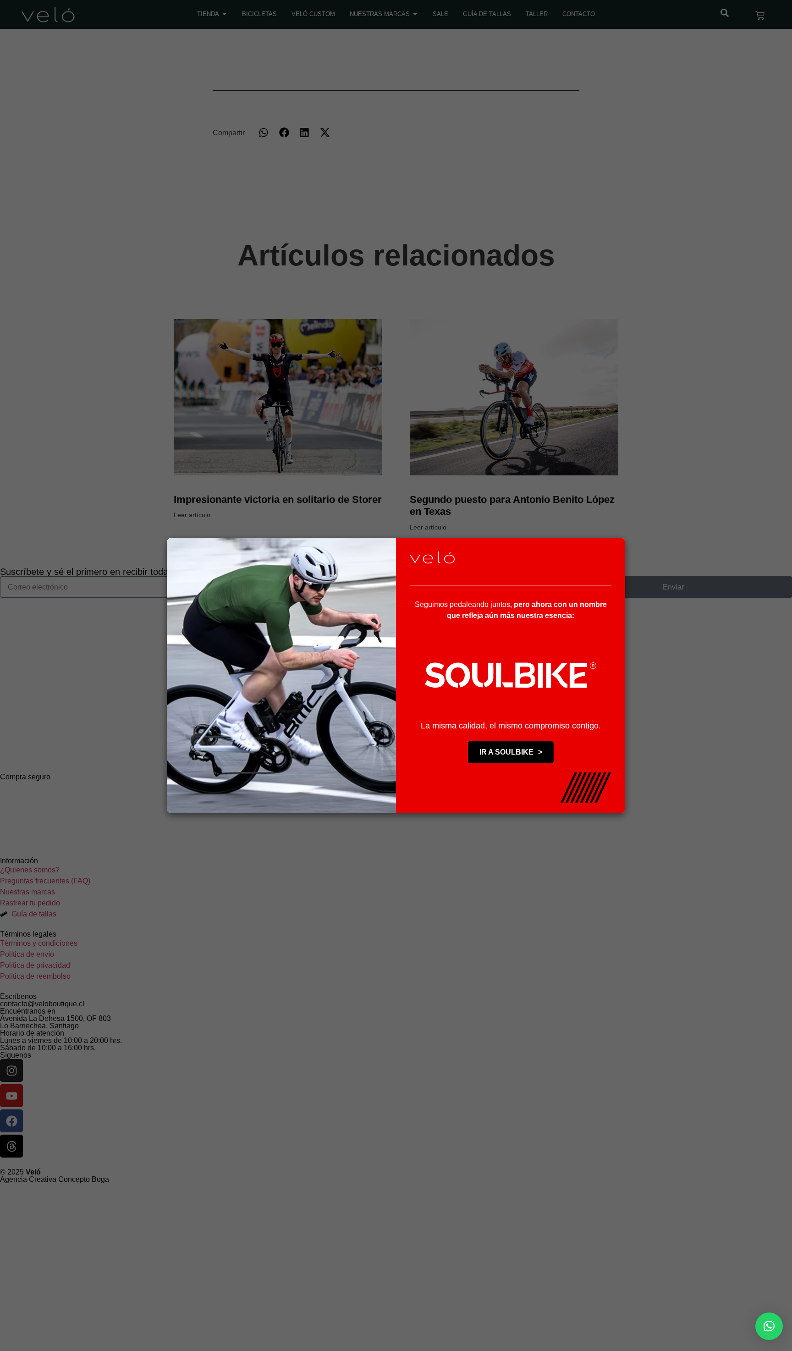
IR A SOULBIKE (510, 752)
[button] (769, 1326)
